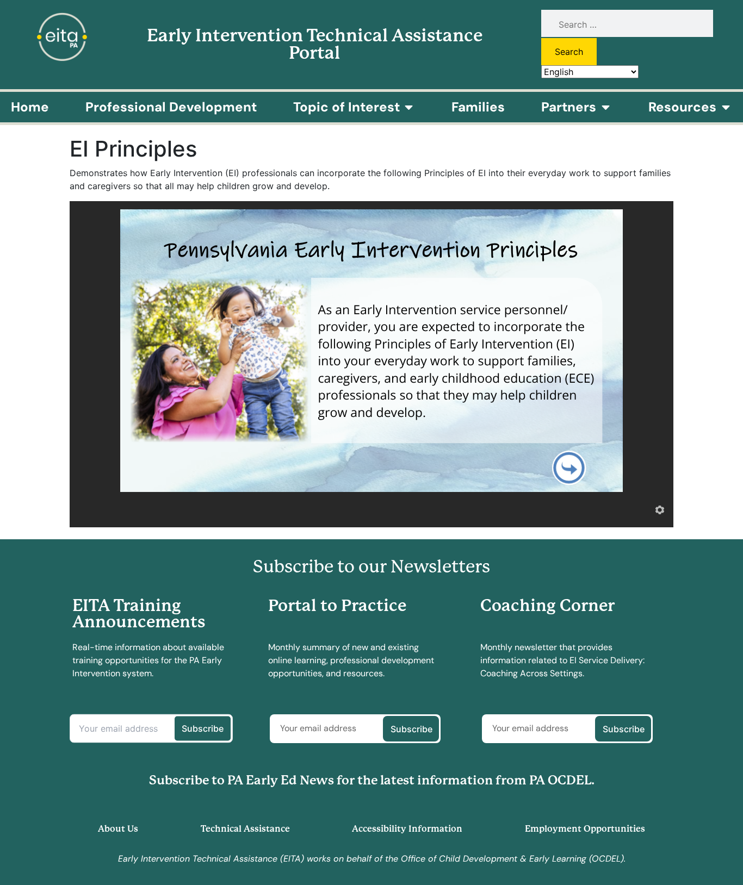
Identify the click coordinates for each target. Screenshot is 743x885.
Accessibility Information (407, 829)
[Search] (626, 24)
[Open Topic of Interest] (409, 107)
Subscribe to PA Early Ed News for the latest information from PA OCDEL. (372, 780)
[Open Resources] (725, 107)
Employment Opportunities (585, 829)
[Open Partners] (605, 107)
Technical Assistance (245, 829)
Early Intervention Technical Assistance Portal (314, 44)
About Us (118, 829)
